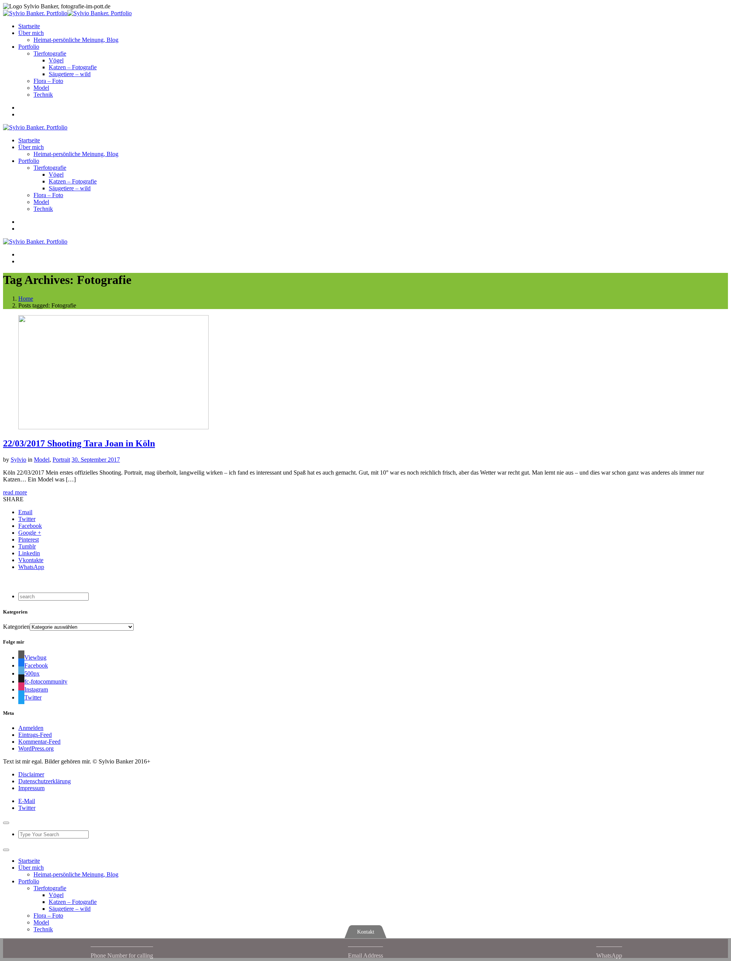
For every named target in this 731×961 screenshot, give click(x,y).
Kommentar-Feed (39, 741)
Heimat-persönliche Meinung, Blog (76, 40)
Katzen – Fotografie (73, 67)
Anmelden (30, 728)
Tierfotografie (50, 53)
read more (15, 492)
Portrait (61, 459)
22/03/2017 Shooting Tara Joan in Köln (79, 443)
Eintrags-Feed (35, 735)
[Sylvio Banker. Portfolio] (67, 13)
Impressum (31, 788)
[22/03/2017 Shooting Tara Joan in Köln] (113, 427)
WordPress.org (36, 748)
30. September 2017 (96, 459)
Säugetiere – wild (70, 74)
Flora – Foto (48, 81)
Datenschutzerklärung (44, 781)
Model (41, 87)
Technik (43, 94)
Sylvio (18, 459)
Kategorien (16, 626)
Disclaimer (31, 774)
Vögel (56, 60)
